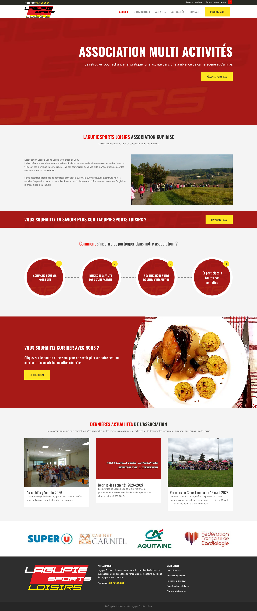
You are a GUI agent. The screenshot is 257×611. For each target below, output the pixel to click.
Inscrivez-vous (217, 11)
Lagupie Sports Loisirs (141, 606)
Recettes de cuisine (194, 2)
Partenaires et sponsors (216, 2)
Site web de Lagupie (176, 591)
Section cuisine (37, 374)
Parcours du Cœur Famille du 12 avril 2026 (199, 492)
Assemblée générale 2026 (44, 492)
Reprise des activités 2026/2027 (120, 485)
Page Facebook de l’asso (178, 586)
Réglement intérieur (176, 581)
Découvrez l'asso (219, 219)
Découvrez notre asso (217, 76)
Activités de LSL (174, 570)
